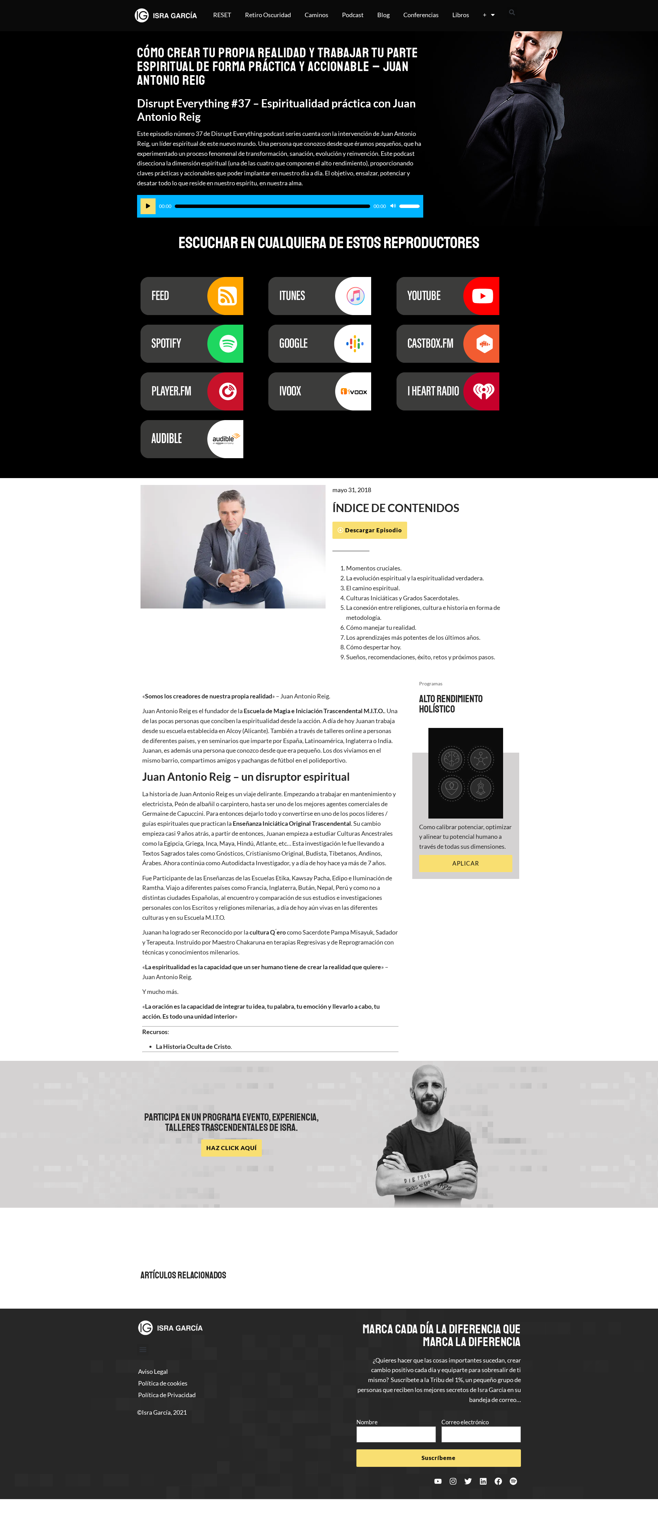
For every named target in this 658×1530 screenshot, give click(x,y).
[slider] (409, 206)
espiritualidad (171, 967)
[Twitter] (468, 1481)
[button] (512, 12)
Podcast (353, 15)
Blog (383, 15)
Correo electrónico (465, 1422)
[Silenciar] (393, 206)
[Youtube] (438, 1481)
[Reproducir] (148, 206)
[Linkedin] (483, 1481)
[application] (280, 206)
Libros (460, 15)
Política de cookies (162, 1383)
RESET (222, 15)
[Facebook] (498, 1481)
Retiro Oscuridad (268, 15)
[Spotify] (513, 1481)
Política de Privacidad (167, 1395)
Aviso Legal (153, 1371)
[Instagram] (453, 1481)
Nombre (367, 1422)
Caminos (316, 15)
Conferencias (421, 15)
